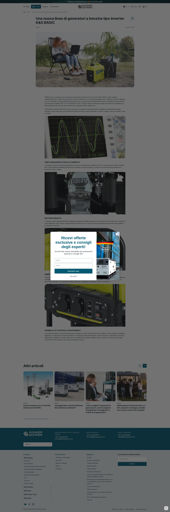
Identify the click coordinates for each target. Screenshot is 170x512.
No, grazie (73, 276)
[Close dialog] (117, 234)
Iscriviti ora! (73, 271)
